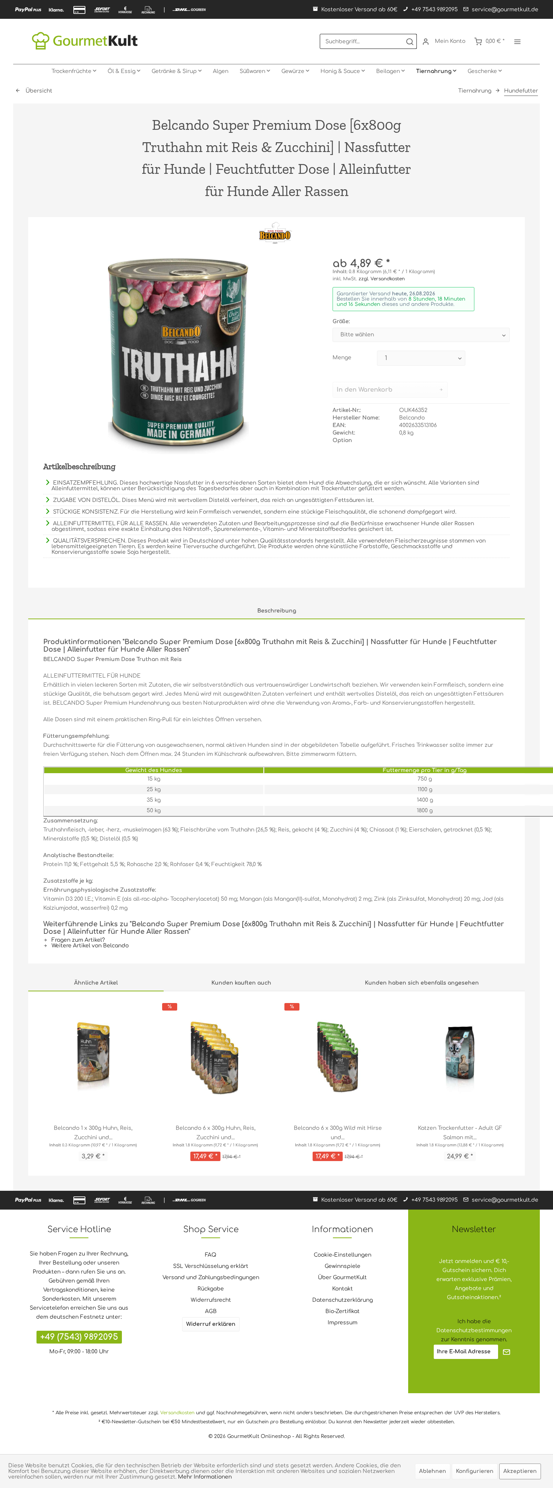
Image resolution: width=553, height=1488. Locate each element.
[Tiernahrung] (436, 71)
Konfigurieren (475, 1471)
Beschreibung (276, 611)
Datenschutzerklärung (342, 1300)
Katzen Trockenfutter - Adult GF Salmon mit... (460, 1132)
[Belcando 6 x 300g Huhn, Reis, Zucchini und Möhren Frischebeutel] (215, 1057)
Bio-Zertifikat (342, 1311)
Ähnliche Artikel (96, 983)
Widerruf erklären (210, 1324)
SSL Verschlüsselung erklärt (210, 1266)
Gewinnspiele (342, 1266)
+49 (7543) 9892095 (79, 1337)
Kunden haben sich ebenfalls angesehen (422, 983)
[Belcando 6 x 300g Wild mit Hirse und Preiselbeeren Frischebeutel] (338, 1057)
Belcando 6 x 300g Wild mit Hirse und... (338, 1132)
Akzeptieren (520, 1471)
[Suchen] (410, 41)
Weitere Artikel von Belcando (89, 945)
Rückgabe (211, 1289)
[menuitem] (368, 41)
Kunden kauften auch (241, 983)
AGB (211, 1311)
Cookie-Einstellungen (342, 1255)
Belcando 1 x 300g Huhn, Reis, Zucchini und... (93, 1132)
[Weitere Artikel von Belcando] (276, 234)
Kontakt (342, 1289)
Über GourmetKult (342, 1277)
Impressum (342, 1322)
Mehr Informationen (205, 1477)
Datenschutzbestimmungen (474, 1330)
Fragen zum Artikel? (77, 940)
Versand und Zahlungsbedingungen (211, 1277)
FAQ (210, 1255)
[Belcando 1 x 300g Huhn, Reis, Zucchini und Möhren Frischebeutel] (93, 1057)
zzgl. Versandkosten (382, 278)
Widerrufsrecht (211, 1300)
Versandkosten (177, 1412)
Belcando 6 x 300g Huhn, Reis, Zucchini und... (215, 1132)
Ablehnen (432, 1471)
